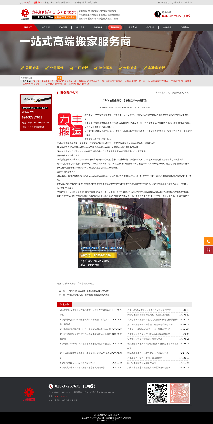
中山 (84, 2)
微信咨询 (165, 2)
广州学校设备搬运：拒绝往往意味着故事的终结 (88, 295)
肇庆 (58, 2)
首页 (168, 93)
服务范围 (63, 27)
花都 (52, 2)
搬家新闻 (115, 27)
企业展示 (80, 27)
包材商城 (98, 27)
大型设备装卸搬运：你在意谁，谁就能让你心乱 (148, 315)
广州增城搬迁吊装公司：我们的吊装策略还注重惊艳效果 (85, 329)
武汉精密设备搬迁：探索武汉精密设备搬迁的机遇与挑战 (152, 320)
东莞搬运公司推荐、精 (56, 84)
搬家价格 (167, 27)
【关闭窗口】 (145, 107)
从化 (47, 2)
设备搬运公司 (178, 93)
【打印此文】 (134, 107)
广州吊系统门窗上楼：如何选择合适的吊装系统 (88, 291)
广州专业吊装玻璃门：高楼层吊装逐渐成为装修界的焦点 (85, 344)
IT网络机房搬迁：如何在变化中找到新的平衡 (147, 353)
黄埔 (63, 2)
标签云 (116, 415)
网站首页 (28, 27)
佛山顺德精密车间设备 (158, 81)
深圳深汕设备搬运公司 (43, 81)
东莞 (90, 2)
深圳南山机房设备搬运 (89, 81)
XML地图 (107, 415)
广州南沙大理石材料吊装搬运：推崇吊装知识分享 (82, 367)
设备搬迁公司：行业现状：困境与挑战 (144, 339)
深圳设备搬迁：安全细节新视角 (141, 363)
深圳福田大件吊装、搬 (66, 81)
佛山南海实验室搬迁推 (112, 81)
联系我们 (189, 2)
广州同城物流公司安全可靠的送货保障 (77, 363)
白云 (68, 2)
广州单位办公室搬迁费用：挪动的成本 (144, 358)
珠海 (79, 2)
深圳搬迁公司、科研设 (181, 81)
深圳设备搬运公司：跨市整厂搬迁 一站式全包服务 (150, 324)
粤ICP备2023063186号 (106, 420)
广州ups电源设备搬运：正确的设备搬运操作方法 (149, 310)
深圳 (95, 2)
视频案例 (133, 27)
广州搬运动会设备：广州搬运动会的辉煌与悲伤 (148, 334)
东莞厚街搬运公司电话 (79, 84)
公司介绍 (46, 27)
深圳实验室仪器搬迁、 (33, 84)
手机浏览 (178, 2)
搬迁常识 (150, 27)
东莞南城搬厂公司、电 (135, 81)
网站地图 (98, 415)
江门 (74, 2)
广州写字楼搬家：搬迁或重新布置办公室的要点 (148, 367)
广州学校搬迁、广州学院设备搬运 (78, 283)
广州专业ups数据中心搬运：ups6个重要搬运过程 (148, 329)
